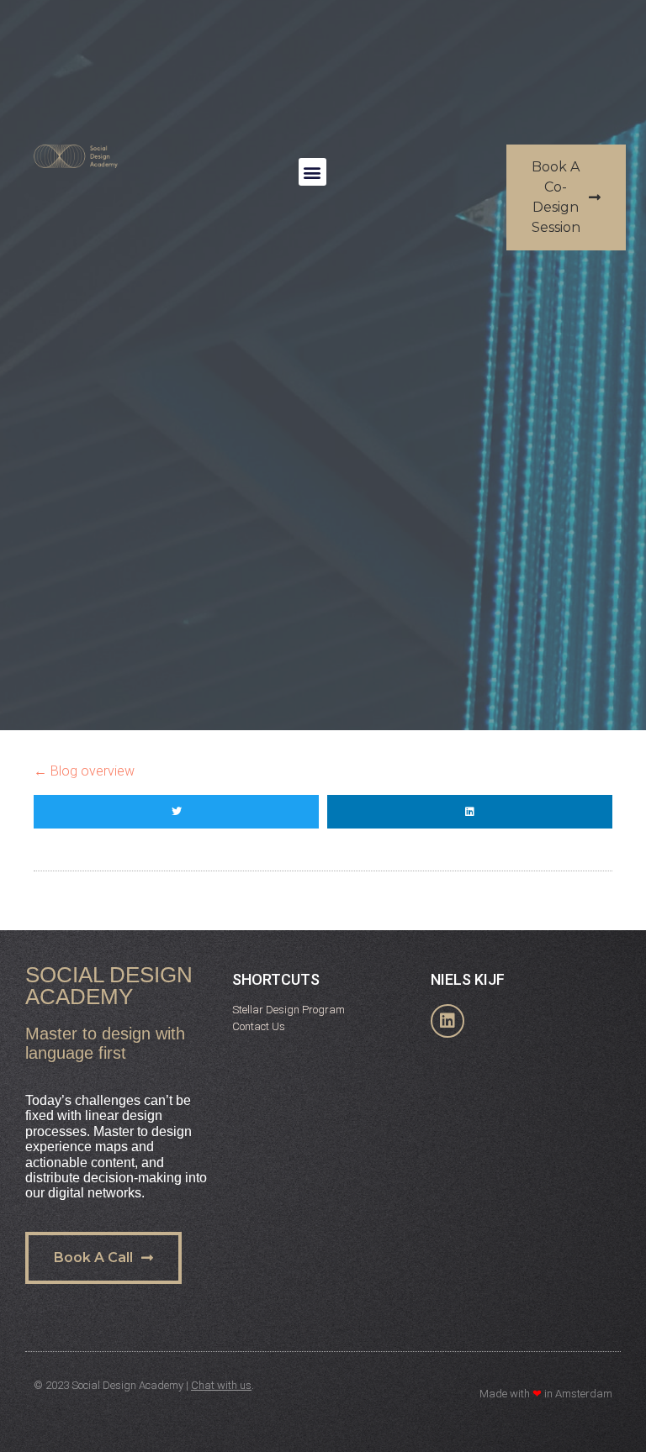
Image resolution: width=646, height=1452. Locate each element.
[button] (312, 172)
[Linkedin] (447, 1021)
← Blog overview (84, 771)
